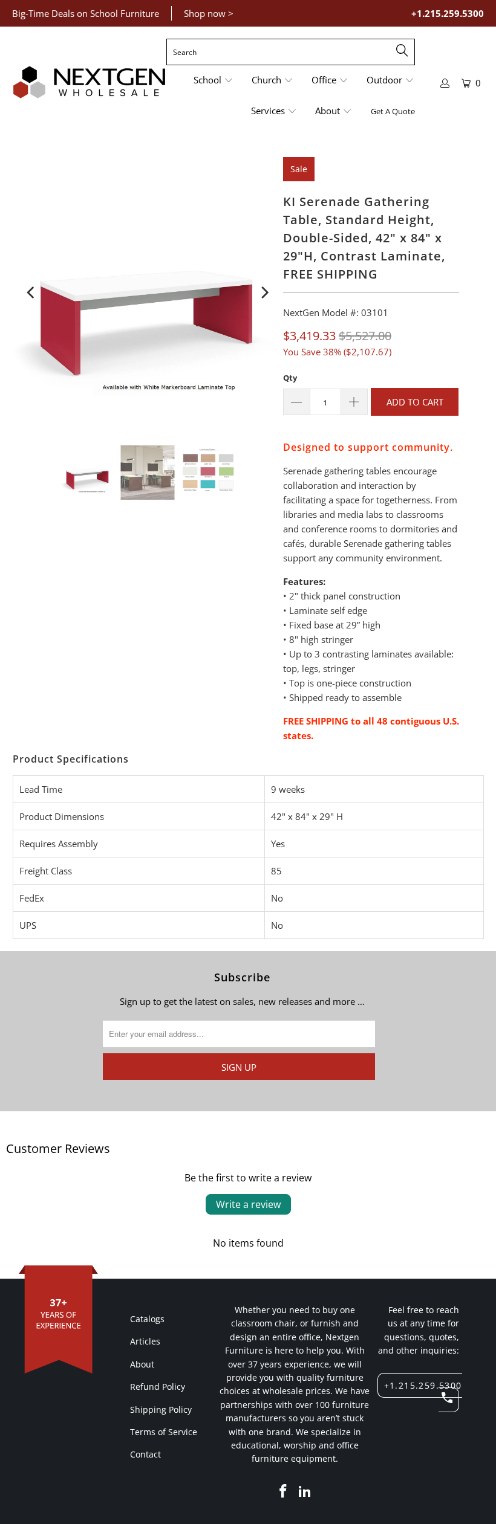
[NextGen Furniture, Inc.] (89, 83)
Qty (290, 377)
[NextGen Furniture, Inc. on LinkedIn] (305, 1491)
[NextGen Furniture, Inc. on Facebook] (284, 1491)
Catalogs (147, 1319)
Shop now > (208, 13)
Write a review (248, 1204)
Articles (145, 1341)
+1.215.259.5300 (447, 13)
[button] (213, 80)
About (142, 1364)
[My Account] (445, 83)
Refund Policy (157, 1386)
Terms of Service (163, 1432)
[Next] (263, 292)
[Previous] (32, 292)
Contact (145, 1454)
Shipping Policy (161, 1409)
